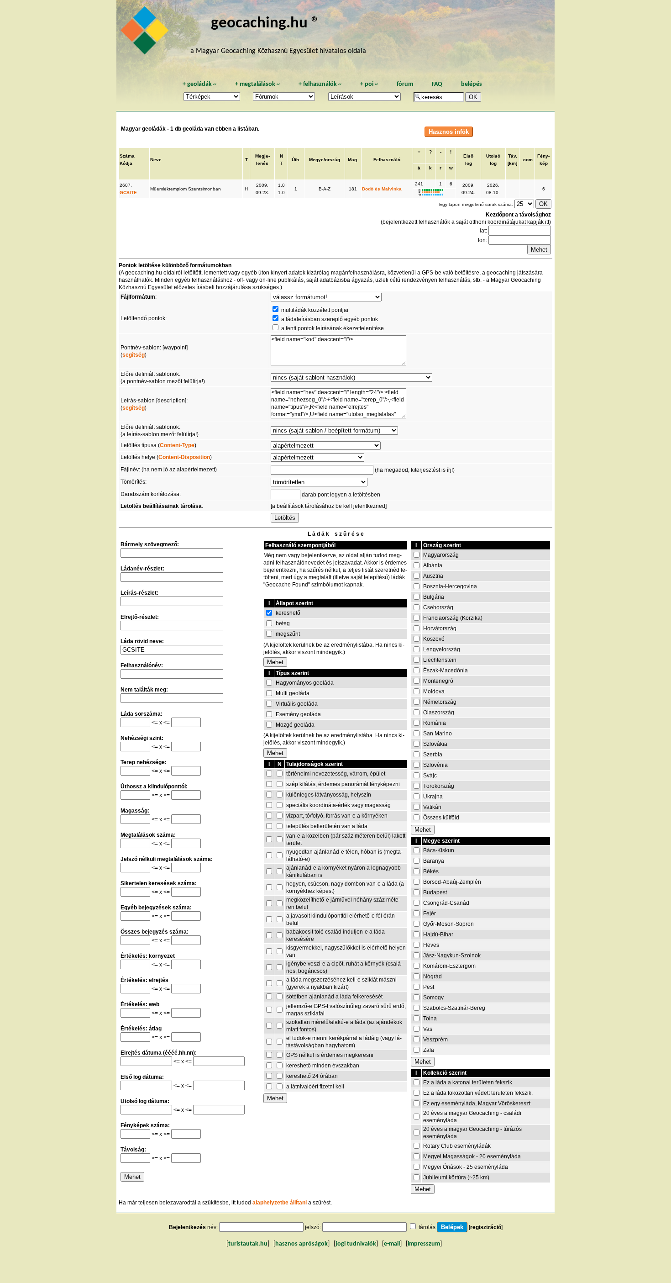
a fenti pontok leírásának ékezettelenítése (332, 328)
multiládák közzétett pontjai (314, 310)
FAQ (437, 84)
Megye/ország (324, 159)
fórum (405, 84)
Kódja (126, 163)
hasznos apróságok (301, 1244)
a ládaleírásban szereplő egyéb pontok (329, 319)
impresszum (424, 1244)
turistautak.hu (247, 1244)
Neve (156, 159)
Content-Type (177, 445)
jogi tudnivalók (356, 1244)
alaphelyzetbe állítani (279, 1202)
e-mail (392, 1244)
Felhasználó (386, 159)
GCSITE (128, 192)
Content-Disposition (184, 457)
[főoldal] (146, 33)
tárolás (427, 1227)
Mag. (353, 159)
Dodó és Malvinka (382, 188)
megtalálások (257, 84)
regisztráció (485, 1227)
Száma (127, 155)
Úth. (296, 159)
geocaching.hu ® (265, 24)
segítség (133, 355)
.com (527, 159)
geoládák (199, 84)
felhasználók (320, 84)
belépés (471, 84)
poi (369, 84)
